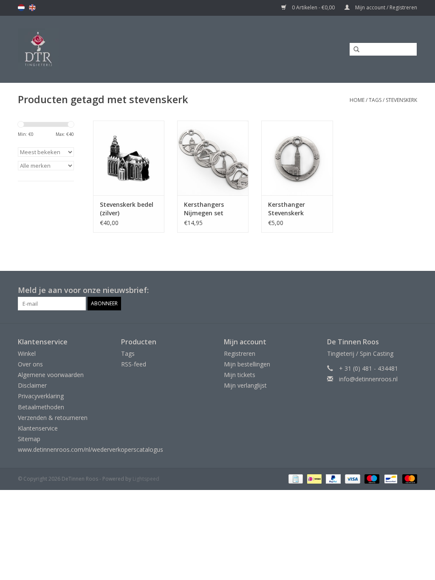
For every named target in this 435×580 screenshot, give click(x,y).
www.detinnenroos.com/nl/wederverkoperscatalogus (90, 449)
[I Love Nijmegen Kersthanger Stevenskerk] (297, 158)
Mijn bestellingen (247, 364)
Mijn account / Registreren (385, 7)
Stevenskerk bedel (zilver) (126, 208)
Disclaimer (32, 385)
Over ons (30, 364)
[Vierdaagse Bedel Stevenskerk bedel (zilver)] (128, 158)
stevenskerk (401, 100)
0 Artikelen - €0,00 (313, 7)
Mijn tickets (239, 375)
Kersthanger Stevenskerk (286, 208)
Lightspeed (146, 478)
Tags (375, 100)
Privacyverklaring (41, 396)
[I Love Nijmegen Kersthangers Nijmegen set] (213, 158)
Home (357, 100)
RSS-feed (133, 364)
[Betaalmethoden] (294, 478)
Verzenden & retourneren (53, 418)
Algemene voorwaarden (51, 375)
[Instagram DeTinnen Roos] (410, 290)
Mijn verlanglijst (245, 385)
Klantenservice (38, 428)
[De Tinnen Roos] (90, 49)
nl (21, 7)
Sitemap (29, 439)
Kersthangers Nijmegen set (204, 208)
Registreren (239, 353)
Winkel (27, 353)
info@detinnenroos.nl (368, 379)
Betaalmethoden (41, 407)
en (32, 7)
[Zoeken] (353, 49)
